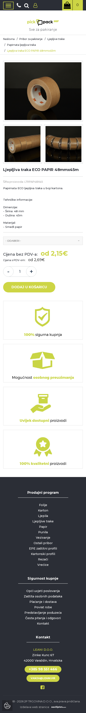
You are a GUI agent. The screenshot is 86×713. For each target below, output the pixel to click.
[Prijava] (34, 5)
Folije (43, 505)
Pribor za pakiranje (31, 39)
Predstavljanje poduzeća (43, 613)
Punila (43, 532)
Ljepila (43, 516)
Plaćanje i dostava (43, 602)
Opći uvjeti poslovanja (43, 591)
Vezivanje (43, 538)
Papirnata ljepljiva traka (21, 44)
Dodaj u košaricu (29, 287)
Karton (43, 510)
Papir (43, 527)
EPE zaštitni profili (43, 548)
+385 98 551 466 (43, 669)
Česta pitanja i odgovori (43, 618)
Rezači (43, 559)
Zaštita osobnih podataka (43, 596)
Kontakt (43, 623)
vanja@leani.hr (43, 678)
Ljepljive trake (56, 39)
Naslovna (9, 39)
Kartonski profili (43, 554)
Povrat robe (43, 607)
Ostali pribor (43, 543)
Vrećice (43, 565)
